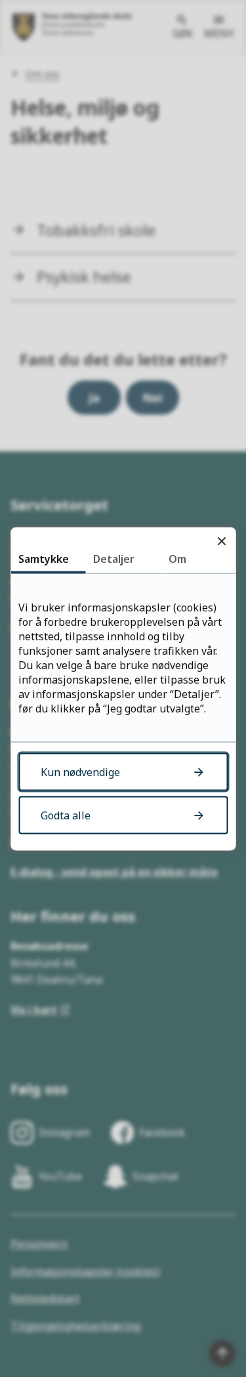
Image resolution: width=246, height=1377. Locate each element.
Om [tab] (177, 558)
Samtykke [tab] (43, 558)
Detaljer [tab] (113, 558)
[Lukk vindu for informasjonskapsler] (221, 541)
